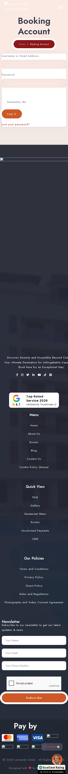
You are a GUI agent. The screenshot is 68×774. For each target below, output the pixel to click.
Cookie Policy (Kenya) (34, 467)
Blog (34, 451)
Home (22, 44)
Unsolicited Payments (35, 531)
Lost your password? (16, 124)
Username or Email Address (20, 56)
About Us (34, 434)
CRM (35, 539)
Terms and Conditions (34, 569)
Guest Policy (34, 586)
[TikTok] (46, 375)
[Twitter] (28, 375)
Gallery (35, 506)
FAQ (35, 497)
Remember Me (16, 102)
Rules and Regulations (34, 594)
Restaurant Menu (35, 514)
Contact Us (34, 459)
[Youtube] (40, 375)
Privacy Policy (34, 577)
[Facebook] (17, 375)
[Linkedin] (34, 375)
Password (8, 75)
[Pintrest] (50, 375)
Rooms (34, 442)
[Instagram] (23, 375)
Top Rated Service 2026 (37, 398)
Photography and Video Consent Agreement (34, 602)
